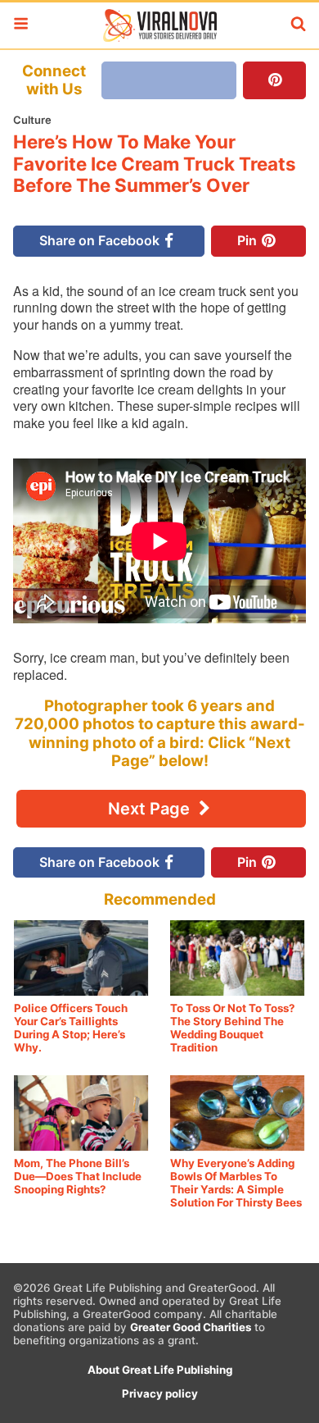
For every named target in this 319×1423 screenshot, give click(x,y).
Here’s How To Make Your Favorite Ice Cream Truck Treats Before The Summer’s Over (154, 163)
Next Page (151, 809)
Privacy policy (160, 1393)
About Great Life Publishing (160, 1369)
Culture (32, 119)
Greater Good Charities (190, 1327)
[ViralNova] (159, 25)
